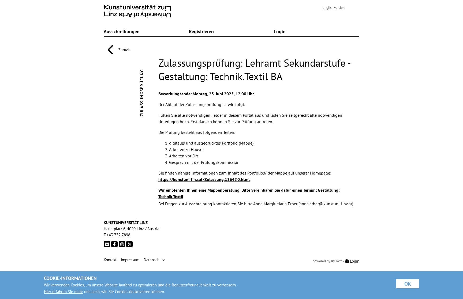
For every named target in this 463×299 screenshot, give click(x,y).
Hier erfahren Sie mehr (63, 291)
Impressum (130, 259)
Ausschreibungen (122, 31)
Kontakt (110, 259)
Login (280, 31)
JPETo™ (336, 261)
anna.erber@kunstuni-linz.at (326, 203)
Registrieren (201, 31)
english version (334, 7)
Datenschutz (154, 259)
